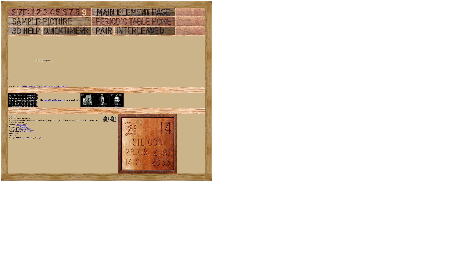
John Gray (24, 127)
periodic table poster (53, 100)
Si (28, 138)
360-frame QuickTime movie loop (55, 86)
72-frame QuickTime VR (30, 86)
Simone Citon (21, 125)
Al (22, 138)
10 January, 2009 (24, 129)
